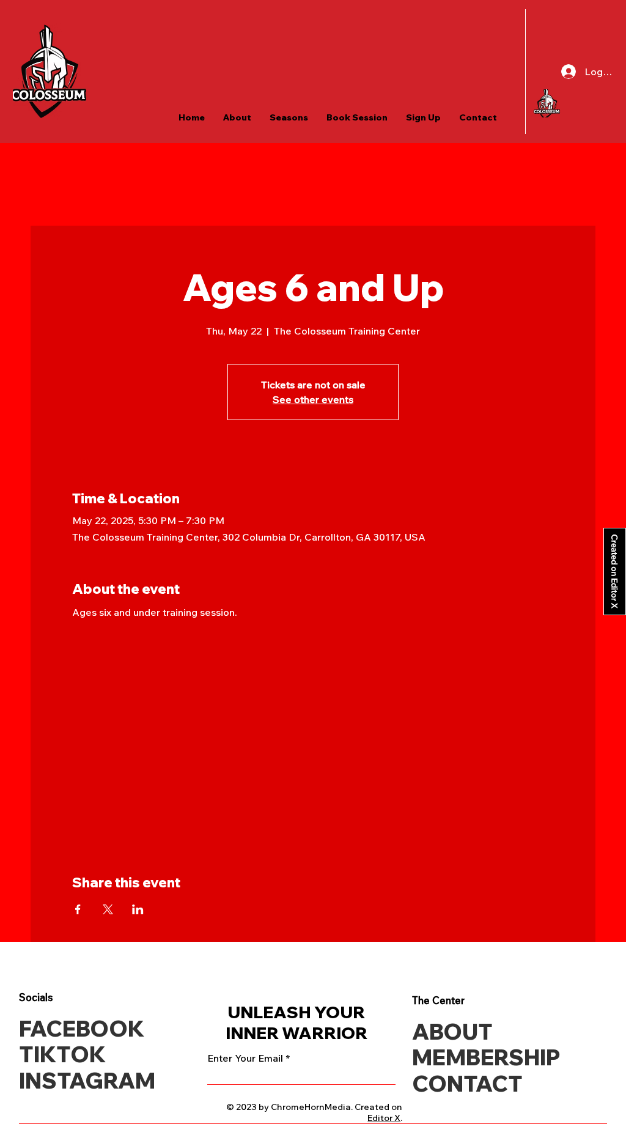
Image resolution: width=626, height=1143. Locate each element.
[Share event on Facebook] (78, 909)
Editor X (383, 1117)
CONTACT (467, 1083)
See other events (313, 399)
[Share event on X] (108, 909)
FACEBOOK (81, 1028)
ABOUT (452, 1031)
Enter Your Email (245, 1058)
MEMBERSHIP (486, 1057)
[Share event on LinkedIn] (138, 909)
